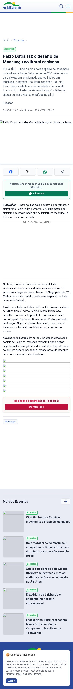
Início (6, 40)
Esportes (19, 40)
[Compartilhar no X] (28, 172)
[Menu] (68, 6)
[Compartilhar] (62, 172)
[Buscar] (61, 6)
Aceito (11, 681)
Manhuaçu (10, 421)
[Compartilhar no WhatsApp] (45, 172)
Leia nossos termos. (32, 674)
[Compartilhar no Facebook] (11, 172)
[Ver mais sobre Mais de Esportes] (65, 501)
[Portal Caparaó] (12, 6)
